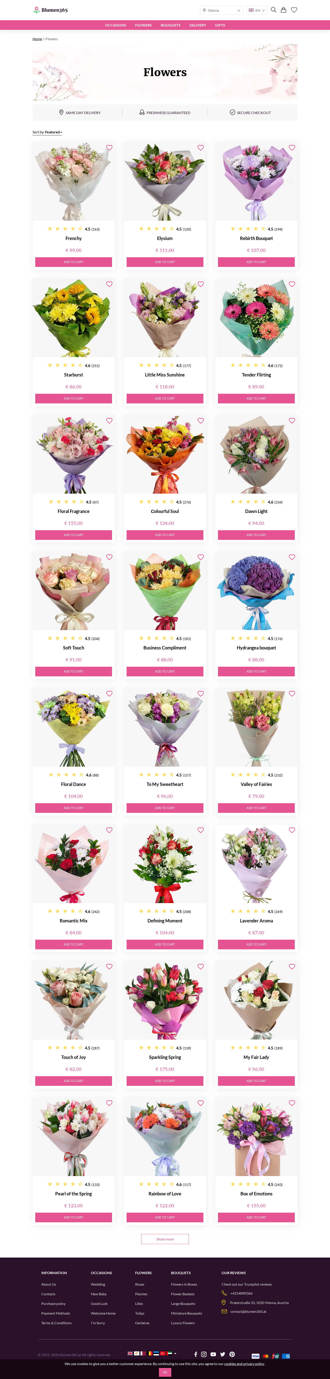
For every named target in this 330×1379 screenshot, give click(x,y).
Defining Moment (165, 920)
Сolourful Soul (165, 511)
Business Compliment (164, 647)
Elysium (165, 238)
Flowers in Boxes (184, 1284)
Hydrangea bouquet (256, 647)
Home (37, 39)
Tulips (139, 1313)
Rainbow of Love (165, 1193)
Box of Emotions (256, 1193)
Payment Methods (55, 1313)
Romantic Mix (74, 920)
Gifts (220, 25)
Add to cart (74, 262)
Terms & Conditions (56, 1323)
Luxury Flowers (183, 1323)
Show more (165, 1239)
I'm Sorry (98, 1323)
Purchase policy (53, 1303)
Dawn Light (256, 511)
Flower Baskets (183, 1294)
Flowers (143, 25)
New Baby (99, 1294)
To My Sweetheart (165, 784)
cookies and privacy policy (244, 1363)
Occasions (115, 25)
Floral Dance (73, 784)
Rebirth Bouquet (256, 238)
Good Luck (99, 1303)
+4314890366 (241, 1293)
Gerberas (142, 1323)
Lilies (139, 1303)
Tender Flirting (256, 374)
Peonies (141, 1294)
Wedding (98, 1284)
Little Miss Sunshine (165, 374)
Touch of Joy (73, 1057)
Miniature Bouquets (186, 1313)
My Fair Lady (256, 1057)
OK (165, 1372)
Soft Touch (73, 647)
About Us (48, 1284)
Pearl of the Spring (73, 1193)
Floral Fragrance (74, 511)
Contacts (48, 1294)
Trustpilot (251, 1284)
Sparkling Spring (165, 1057)
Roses (139, 1284)
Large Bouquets (183, 1303)
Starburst (73, 374)
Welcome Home (103, 1313)
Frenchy (74, 238)
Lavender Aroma (256, 920)
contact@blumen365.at (248, 1311)
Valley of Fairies (256, 784)
